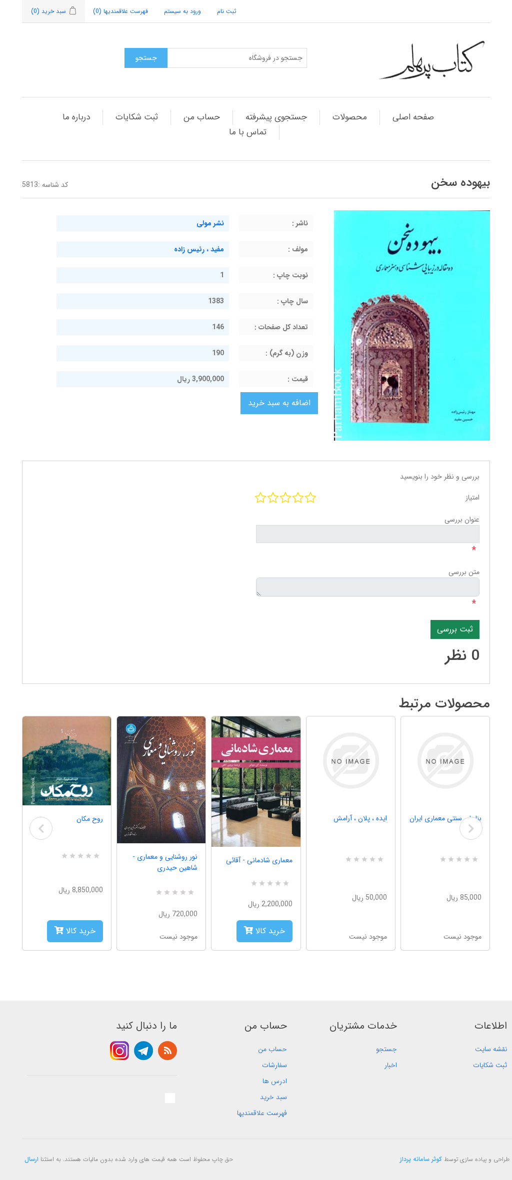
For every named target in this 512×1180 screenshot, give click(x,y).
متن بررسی (464, 572)
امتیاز (473, 497)
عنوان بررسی (462, 519)
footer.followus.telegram (143, 1050)
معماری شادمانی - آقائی (259, 860)
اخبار (390, 1065)
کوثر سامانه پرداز (421, 1159)
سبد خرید (273, 1097)
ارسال (31, 1159)
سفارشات (274, 1065)
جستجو (386, 1049)
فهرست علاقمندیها (262, 1113)
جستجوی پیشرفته (276, 117)
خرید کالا (80, 931)
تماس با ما (247, 132)
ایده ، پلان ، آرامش (360, 818)
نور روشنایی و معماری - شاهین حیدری (165, 862)
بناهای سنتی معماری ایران (446, 818)
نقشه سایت (491, 1049)
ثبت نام (226, 11)
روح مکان (89, 818)
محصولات (349, 117)
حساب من (202, 117)
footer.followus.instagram (119, 1050)
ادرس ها (274, 1081)
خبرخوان (167, 1050)
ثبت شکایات (137, 117)
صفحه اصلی (413, 117)
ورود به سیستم (182, 11)
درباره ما (76, 117)
